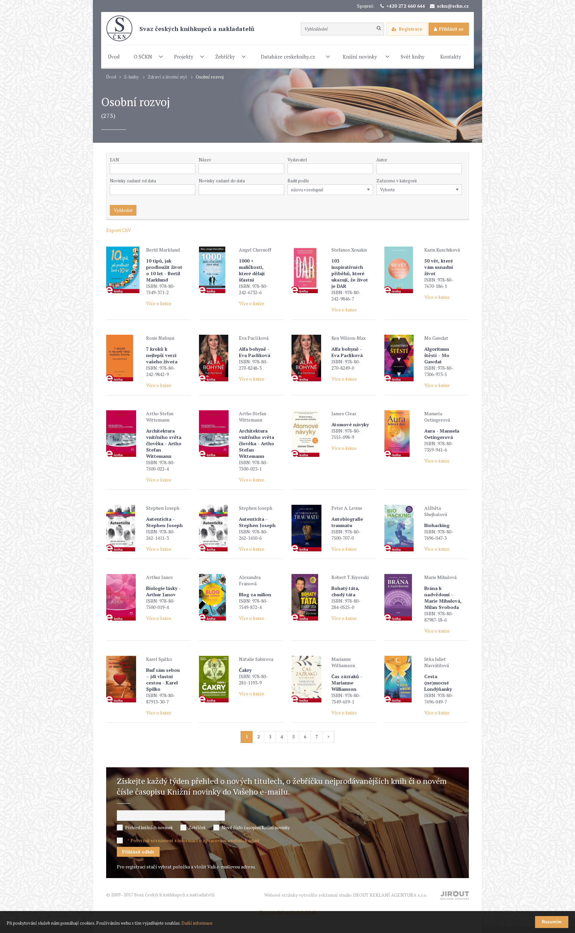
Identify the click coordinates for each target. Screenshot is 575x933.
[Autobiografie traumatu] (309, 528)
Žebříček (197, 828)
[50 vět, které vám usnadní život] (402, 270)
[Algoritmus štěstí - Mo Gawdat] (402, 358)
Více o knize (158, 303)
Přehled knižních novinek (149, 828)
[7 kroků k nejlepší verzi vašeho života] (124, 358)
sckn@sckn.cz (453, 6)
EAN (114, 160)
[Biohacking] (402, 528)
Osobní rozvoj (210, 77)
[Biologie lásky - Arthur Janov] (124, 597)
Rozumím (552, 921)
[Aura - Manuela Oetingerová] (402, 433)
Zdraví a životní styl (167, 77)
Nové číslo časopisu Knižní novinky (256, 828)
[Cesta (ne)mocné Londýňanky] (402, 679)
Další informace (197, 923)
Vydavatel (297, 160)
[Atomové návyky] (309, 433)
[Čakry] (217, 679)
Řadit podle (298, 181)
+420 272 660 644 (405, 6)
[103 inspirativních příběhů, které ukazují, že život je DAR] (309, 270)
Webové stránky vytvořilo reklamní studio (345, 895)
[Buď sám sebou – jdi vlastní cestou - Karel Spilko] (124, 679)
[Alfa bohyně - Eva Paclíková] (217, 358)
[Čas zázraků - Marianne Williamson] (309, 679)
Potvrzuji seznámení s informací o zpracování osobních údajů (194, 840)
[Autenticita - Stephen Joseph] (124, 528)
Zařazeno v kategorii (396, 181)
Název (205, 160)
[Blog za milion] (217, 597)
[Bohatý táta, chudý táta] (309, 597)
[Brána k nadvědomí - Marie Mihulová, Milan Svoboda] (402, 597)
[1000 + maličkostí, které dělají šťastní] (217, 270)
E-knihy (131, 77)
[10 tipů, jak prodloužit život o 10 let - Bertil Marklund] (124, 270)
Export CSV (118, 230)
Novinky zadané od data (133, 181)
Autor (381, 160)
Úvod (111, 77)
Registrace (410, 29)
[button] (369, 169)
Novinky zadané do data (222, 181)
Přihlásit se (451, 29)
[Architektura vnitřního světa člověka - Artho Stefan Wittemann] (124, 433)
